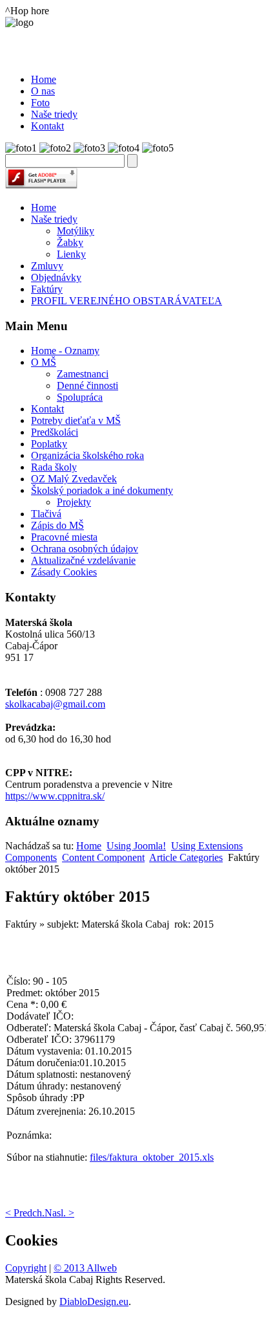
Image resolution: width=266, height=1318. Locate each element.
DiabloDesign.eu (93, 1301)
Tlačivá (46, 513)
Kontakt (47, 408)
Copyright (25, 1267)
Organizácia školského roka (87, 455)
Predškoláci (54, 432)
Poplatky (49, 443)
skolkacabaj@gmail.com (55, 703)
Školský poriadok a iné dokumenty (102, 490)
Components (31, 857)
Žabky (70, 242)
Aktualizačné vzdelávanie (83, 560)
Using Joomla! (136, 845)
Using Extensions (207, 845)
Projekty (74, 502)
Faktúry (47, 289)
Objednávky (56, 277)
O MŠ (43, 362)
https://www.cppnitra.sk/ (55, 795)
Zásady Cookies (64, 571)
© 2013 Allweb (85, 1267)
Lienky (71, 254)
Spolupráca (80, 397)
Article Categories (186, 857)
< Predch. (25, 1212)
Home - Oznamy (65, 350)
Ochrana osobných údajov (84, 548)
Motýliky (75, 230)
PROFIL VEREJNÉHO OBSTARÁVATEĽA (126, 300)
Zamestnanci (82, 373)
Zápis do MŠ (57, 525)
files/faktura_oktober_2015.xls (152, 1157)
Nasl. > (59, 1212)
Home (43, 207)
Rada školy (54, 467)
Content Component (103, 857)
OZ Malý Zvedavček (74, 478)
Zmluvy (47, 265)
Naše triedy (54, 219)
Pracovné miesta (64, 536)
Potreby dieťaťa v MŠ (76, 420)
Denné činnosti (87, 385)
